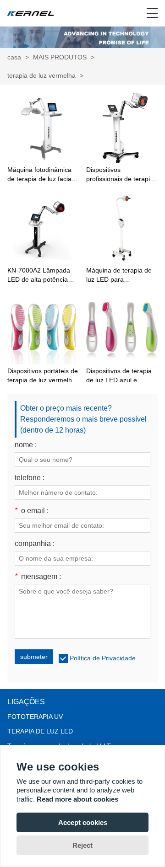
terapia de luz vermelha (41, 75)
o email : (32, 510)
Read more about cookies (77, 799)
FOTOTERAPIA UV (35, 716)
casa (14, 57)
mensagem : (38, 576)
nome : (26, 445)
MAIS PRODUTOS (60, 57)
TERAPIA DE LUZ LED (40, 731)
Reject (82, 845)
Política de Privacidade (103, 658)
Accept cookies (82, 822)
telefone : (29, 478)
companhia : (35, 543)
